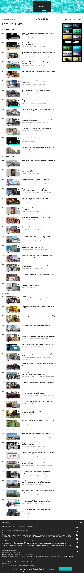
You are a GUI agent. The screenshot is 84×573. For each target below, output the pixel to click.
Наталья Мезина (44, 249)
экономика (27, 84)
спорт (31, 465)
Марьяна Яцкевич (33, 46)
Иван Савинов (39, 202)
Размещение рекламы (32, 526)
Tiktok (77, 543)
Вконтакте (77, 531)
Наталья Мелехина (47, 357)
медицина (29, 376)
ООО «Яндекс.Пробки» (13, 558)
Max (77, 547)
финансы (27, 475)
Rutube (77, 539)
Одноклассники (77, 535)
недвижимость (30, 456)
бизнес (23, 84)
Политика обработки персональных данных (11, 552)
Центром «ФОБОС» (22, 556)
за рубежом (30, 113)
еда (25, 229)
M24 (9, 522)
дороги (31, 183)
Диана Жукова (33, 130)
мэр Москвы (24, 122)
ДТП (29, 310)
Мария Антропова (37, 84)
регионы (28, 164)
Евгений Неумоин (37, 103)
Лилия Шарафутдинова (47, 192)
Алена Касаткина (42, 395)
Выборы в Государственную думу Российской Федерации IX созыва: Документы (18, 565)
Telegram (77, 527)
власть (23, 494)
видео (26, 37)
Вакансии (4, 526)
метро (38, 357)
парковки (31, 386)
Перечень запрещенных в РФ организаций (20, 530)
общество (24, 75)
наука (23, 37)
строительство (33, 357)
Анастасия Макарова (26, 241)
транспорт (24, 46)
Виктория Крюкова (33, 446)
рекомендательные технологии (26, 554)
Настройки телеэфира (6, 530)
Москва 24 (42, 19)
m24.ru (5, 532)
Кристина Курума (31, 37)
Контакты (22, 526)
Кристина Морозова (33, 94)
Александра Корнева (41, 465)
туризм (28, 338)
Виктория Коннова (33, 65)
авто (32, 240)
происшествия (25, 113)
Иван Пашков (32, 367)
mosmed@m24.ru (49, 547)
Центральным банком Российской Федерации (53, 556)
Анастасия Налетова (39, 56)
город (29, 56)
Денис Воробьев (33, 75)
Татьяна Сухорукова (44, 475)
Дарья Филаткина (36, 338)
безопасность (24, 56)
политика (23, 94)
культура (23, 446)
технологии (24, 276)
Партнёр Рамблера (6, 563)
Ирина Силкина (41, 276)
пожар (29, 173)
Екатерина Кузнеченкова (33, 395)
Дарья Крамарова (37, 122)
